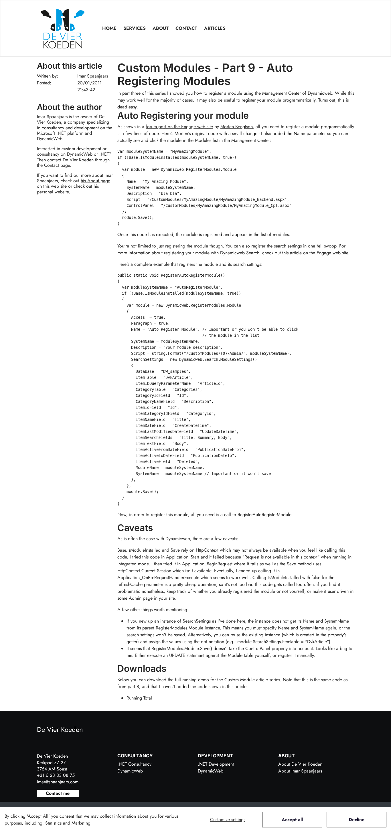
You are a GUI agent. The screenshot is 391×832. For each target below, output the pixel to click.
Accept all (292, 819)
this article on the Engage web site (315, 252)
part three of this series (144, 93)
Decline (356, 819)
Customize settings (227, 819)
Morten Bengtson (236, 126)
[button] (134, 28)
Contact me (58, 793)
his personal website (68, 189)
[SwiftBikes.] (62, 28)
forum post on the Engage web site (179, 126)
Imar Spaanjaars (92, 76)
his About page (95, 180)
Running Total (139, 698)
